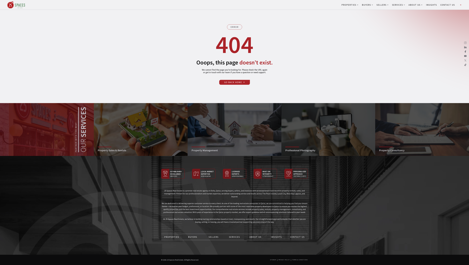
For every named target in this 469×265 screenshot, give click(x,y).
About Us (255, 237)
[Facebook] (465, 51)
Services (234, 237)
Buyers (192, 237)
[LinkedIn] (465, 47)
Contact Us (297, 237)
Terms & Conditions (300, 260)
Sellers (214, 237)
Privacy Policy (284, 260)
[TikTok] (465, 65)
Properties (171, 237)
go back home (233, 82)
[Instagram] (465, 43)
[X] (465, 60)
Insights (276, 237)
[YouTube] (465, 56)
